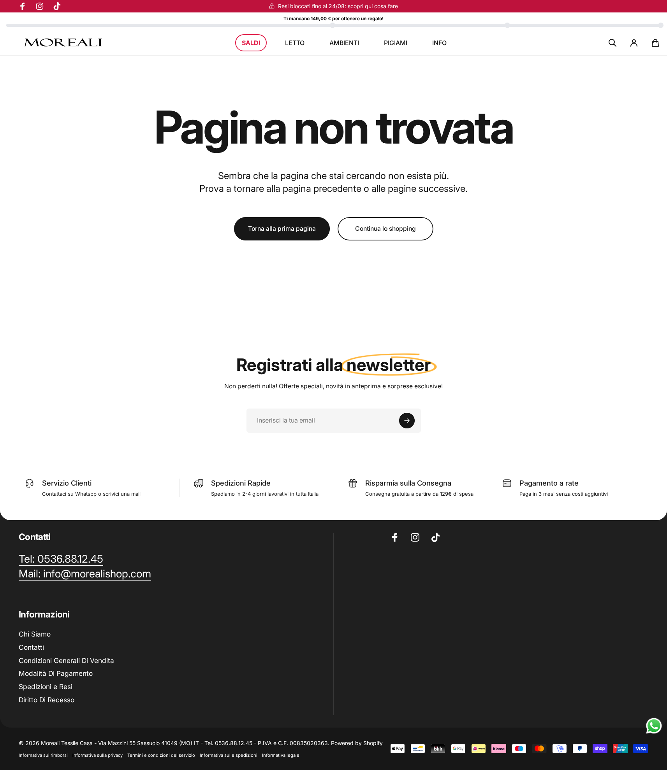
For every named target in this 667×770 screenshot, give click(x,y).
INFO (439, 43)
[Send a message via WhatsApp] (654, 726)
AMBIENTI (344, 43)
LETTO (294, 43)
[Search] (612, 43)
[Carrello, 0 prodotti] (655, 43)
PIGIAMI (395, 43)
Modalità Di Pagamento (56, 673)
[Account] (634, 43)
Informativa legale (280, 755)
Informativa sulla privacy (97, 755)
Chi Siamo (35, 634)
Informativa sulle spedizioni (228, 755)
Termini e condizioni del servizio (161, 755)
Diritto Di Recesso (46, 700)
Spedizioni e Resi (45, 686)
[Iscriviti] (407, 420)
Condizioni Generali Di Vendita (66, 660)
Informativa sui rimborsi (43, 755)
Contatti (31, 647)
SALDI (251, 43)
